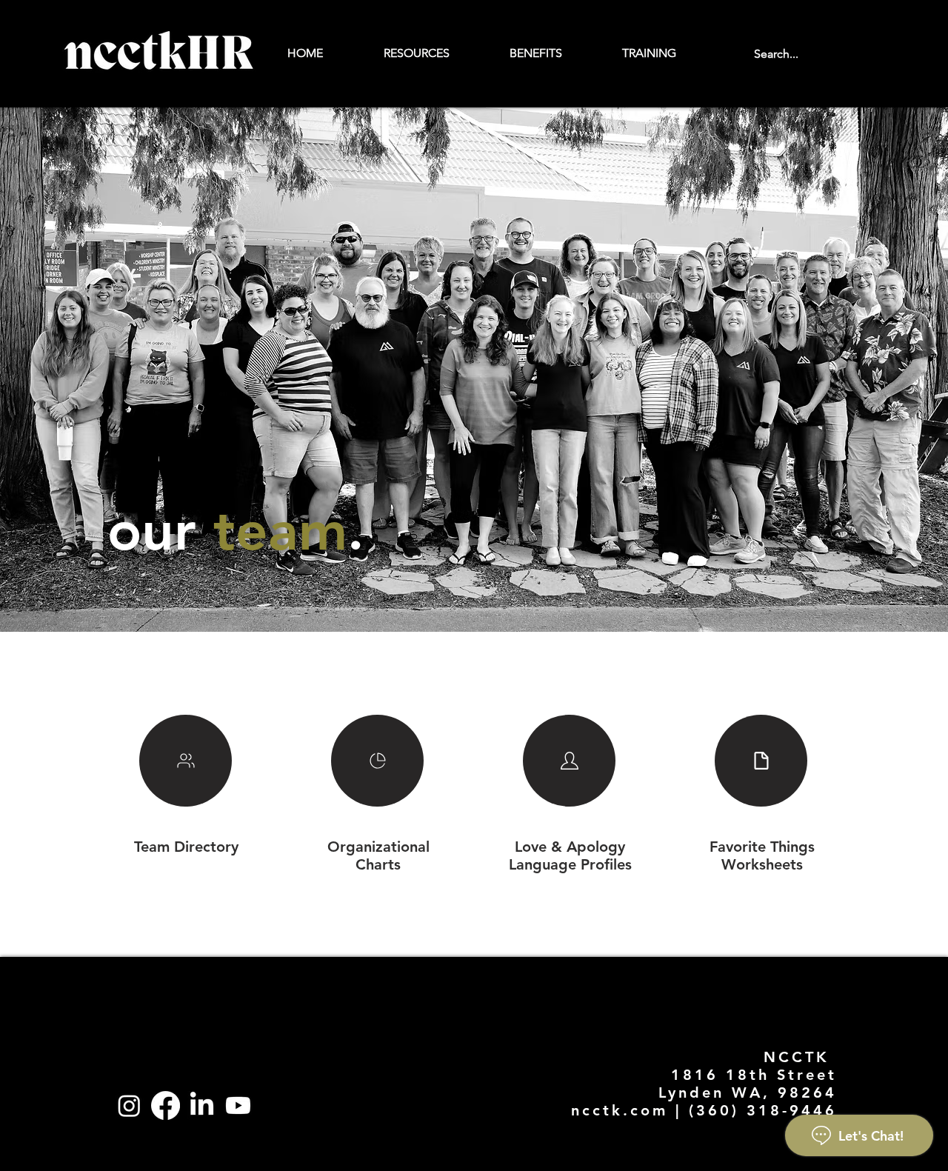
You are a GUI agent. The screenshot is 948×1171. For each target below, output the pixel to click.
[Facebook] (165, 1105)
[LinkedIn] (201, 1105)
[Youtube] (238, 1105)
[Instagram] (129, 1105)
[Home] (185, 761)
